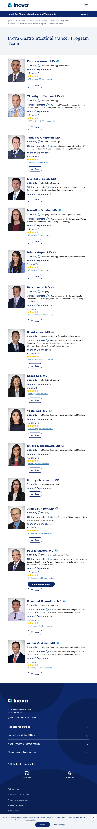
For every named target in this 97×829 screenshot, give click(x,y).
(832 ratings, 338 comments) (40, 359)
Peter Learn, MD (38, 287)
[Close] (93, 817)
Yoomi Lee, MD (37, 410)
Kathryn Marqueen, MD (43, 480)
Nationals (27, 777)
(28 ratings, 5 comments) (38, 464)
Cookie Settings (59, 824)
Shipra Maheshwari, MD (43, 445)
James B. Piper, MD (40, 508)
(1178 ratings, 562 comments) (40, 429)
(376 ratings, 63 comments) (39, 79)
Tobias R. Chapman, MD (43, 137)
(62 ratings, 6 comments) (38, 270)
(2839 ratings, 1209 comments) (41, 121)
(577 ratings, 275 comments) (40, 533)
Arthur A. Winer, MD (41, 643)
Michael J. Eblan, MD (41, 179)
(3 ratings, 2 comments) (37, 394)
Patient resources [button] (19, 726)
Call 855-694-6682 (27, 718)
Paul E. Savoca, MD (40, 550)
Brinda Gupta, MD (39, 252)
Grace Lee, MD (37, 376)
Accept (42, 824)
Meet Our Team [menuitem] (17, 14)
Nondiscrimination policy (19, 794)
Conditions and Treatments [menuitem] (41, 14)
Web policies (13, 789)
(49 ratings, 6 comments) (38, 235)
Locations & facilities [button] (21, 735)
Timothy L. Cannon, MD (43, 96)
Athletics (70, 777)
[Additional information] (39, 65)
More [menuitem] (83, 14)
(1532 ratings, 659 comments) (40, 578)
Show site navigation (86, 5)
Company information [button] (22, 752)
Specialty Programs (60, 20)
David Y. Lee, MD (38, 332)
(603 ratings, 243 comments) (40, 315)
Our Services (19, 20)
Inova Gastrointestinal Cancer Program (28, 23)
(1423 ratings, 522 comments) (40, 626)
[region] (48, 821)
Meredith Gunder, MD (42, 210)
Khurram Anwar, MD (41, 61)
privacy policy (30, 820)
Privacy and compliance (19, 800)
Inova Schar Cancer (38, 20)
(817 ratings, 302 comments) (40, 668)
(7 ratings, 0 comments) (37, 162)
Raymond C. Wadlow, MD (44, 601)
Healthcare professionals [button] (24, 743)
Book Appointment (41, 584)
